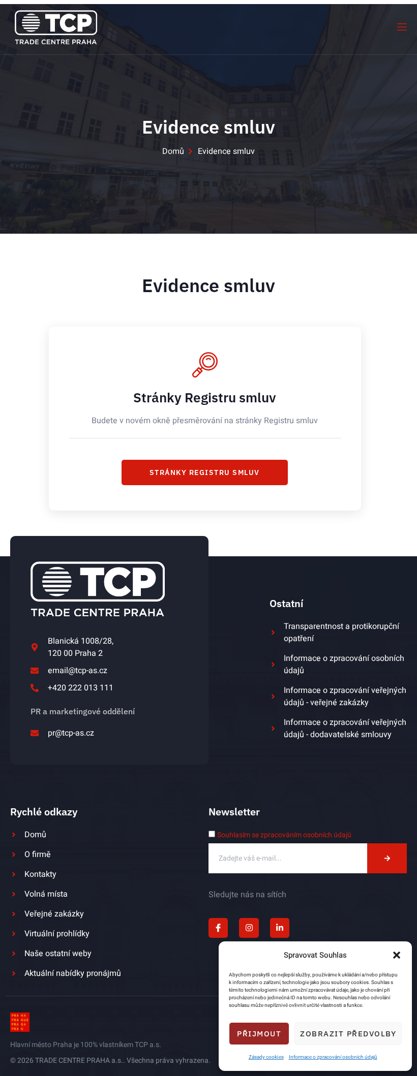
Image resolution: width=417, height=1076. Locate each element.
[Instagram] (248, 927)
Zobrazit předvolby (348, 1033)
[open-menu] (401, 27)
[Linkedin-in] (279, 927)
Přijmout (259, 1033)
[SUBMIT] (387, 858)
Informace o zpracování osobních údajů (333, 1057)
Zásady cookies (266, 1057)
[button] (397, 955)
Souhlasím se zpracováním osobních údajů (284, 835)
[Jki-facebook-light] (218, 927)
